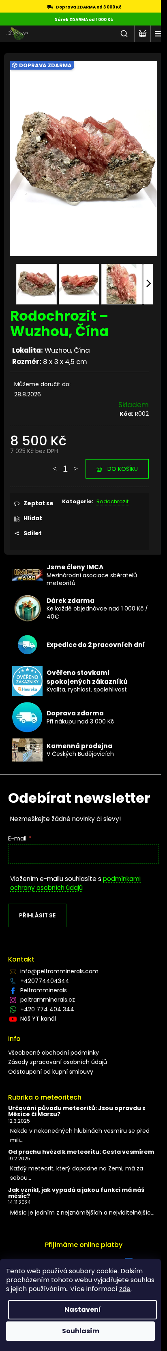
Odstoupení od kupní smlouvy (50, 1072)
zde (125, 1289)
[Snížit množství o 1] (54, 464)
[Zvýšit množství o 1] (75, 464)
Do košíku (122, 469)
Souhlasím (80, 1331)
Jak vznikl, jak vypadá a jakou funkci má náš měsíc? (76, 1193)
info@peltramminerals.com (59, 971)
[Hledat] (124, 34)
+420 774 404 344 (47, 1009)
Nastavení (82, 1309)
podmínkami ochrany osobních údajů (75, 883)
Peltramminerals (43, 990)
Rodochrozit (112, 501)
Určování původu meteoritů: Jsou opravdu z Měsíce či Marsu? (77, 1111)
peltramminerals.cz (47, 1000)
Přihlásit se (37, 915)
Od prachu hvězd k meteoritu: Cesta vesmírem (81, 1152)
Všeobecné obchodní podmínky (53, 1053)
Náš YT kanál (38, 1019)
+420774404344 (44, 981)
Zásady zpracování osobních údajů (57, 1062)
